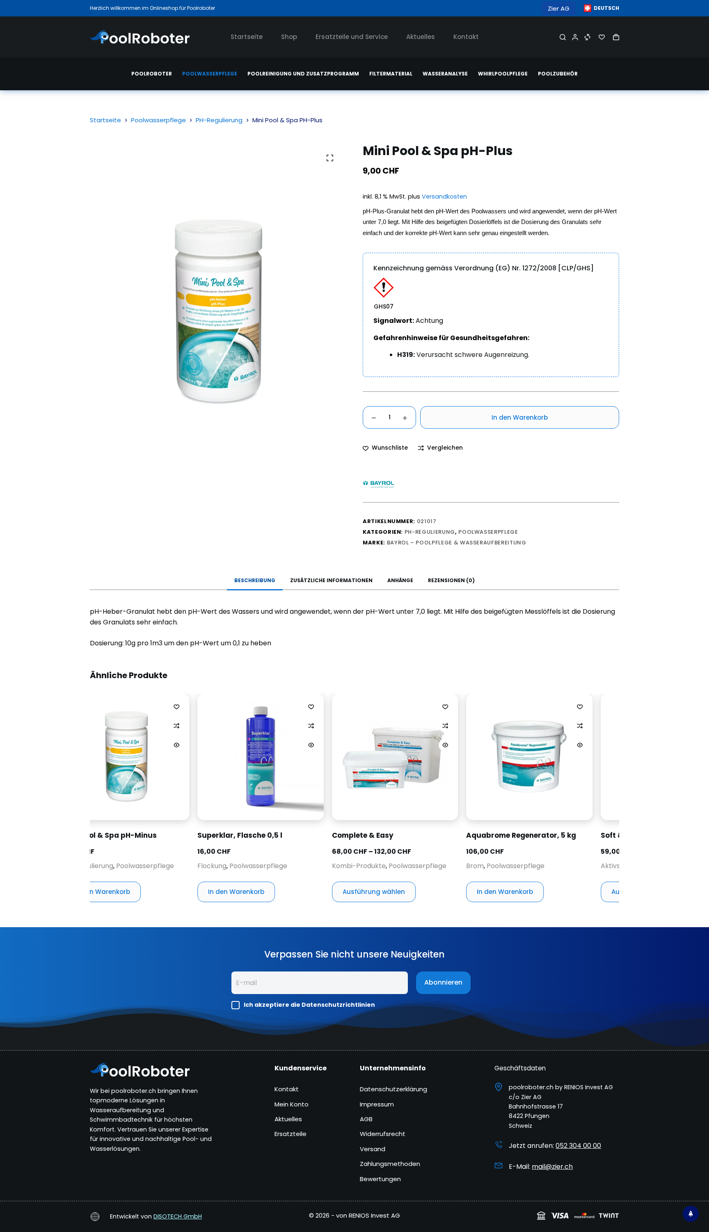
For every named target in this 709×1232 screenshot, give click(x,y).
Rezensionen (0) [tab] (451, 580)
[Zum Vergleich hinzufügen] (94, 725)
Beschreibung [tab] (254, 580)
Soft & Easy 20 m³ (550, 835)
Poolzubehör (558, 73)
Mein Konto (291, 1104)
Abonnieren (443, 982)
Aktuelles (420, 36)
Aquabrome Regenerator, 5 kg (439, 835)
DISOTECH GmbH (177, 1216)
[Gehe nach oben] (691, 1214)
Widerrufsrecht (382, 1133)
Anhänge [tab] (400, 580)
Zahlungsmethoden (390, 1163)
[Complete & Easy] (313, 757)
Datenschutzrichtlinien (338, 1005)
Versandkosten (444, 196)
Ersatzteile (290, 1133)
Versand (372, 1149)
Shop (289, 36)
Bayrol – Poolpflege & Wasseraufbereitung (456, 542)
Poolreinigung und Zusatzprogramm (303, 73)
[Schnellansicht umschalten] (94, 745)
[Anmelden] (575, 37)
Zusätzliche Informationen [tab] (331, 580)
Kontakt (466, 36)
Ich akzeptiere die (309, 1005)
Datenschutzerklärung (393, 1089)
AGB (366, 1119)
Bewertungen (380, 1179)
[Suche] (563, 37)
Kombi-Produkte (277, 866)
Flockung (129, 866)
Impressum (377, 1104)
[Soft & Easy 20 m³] (582, 757)
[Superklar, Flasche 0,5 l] (178, 757)
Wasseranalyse (445, 73)
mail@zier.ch (552, 1166)
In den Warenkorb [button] (154, 891)
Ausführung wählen (292, 891)
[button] (601, 8)
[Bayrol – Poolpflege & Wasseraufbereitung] (379, 483)
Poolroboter (151, 73)
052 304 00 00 (578, 1145)
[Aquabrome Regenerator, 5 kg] (447, 757)
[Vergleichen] (587, 37)
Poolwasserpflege (209, 73)
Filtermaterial (390, 73)
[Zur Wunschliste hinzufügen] (94, 706)
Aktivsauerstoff (543, 866)
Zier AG (558, 8)
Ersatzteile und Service (352, 36)
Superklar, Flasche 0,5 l (157, 835)
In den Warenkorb (520, 417)
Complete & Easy (280, 835)
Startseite (247, 36)
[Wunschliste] (602, 37)
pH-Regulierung (430, 532)
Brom (393, 866)
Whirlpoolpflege (503, 73)
